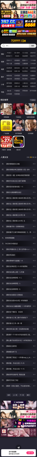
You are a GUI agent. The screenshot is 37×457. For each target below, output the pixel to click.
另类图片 (33, 79)
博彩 (2, 54)
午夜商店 (17, 91)
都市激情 (9, 83)
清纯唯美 (17, 79)
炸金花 (17, 56)
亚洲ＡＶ (9, 60)
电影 (2, 69)
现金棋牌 (25, 56)
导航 (2, 92)
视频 (2, 62)
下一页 (22, 395)
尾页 (28, 395)
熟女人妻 (9, 63)
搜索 (32, 46)
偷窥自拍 (9, 75)
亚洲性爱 (9, 68)
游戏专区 (33, 53)
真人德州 (17, 53)
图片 (2, 77)
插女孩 (9, 91)
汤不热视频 (33, 91)
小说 (2, 84)
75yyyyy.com (18, 41)
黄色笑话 (25, 86)
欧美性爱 (33, 68)
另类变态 (33, 71)
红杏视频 (9, 94)
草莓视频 (25, 91)
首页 (8, 395)
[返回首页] (34, 453)
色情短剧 (17, 94)
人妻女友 (25, 83)
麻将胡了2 (9, 56)
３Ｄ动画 (33, 60)
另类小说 (17, 86)
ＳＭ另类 (33, 63)
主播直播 (25, 63)
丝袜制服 (17, 63)
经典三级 (17, 71)
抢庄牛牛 (33, 56)
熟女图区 (25, 79)
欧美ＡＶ (25, 60)
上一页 (15, 395)
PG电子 (9, 53)
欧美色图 (25, 75)
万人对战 (25, 53)
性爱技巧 (33, 86)
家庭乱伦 (17, 83)
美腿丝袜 (9, 79)
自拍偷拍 (17, 60)
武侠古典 (33, 83)
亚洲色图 (17, 75)
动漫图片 (33, 75)
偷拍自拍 (17, 68)
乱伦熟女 (25, 71)
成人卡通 (25, 68)
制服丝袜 (9, 71)
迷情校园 (9, 86)
